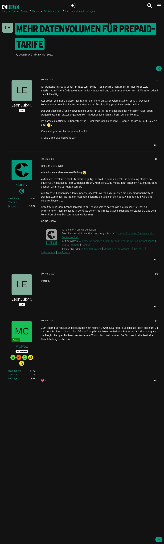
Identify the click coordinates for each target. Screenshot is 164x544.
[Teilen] (159, 68)
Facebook (123, 248)
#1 (157, 79)
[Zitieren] (155, 145)
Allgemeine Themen (90, 241)
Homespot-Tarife (144, 241)
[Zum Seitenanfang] (158, 539)
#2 (156, 159)
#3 (156, 273)
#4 (156, 320)
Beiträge (12, 206)
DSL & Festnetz (70, 244)
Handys (86, 244)
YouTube (62, 252)
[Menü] (159, 5)
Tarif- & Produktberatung (118, 241)
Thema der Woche (91, 248)
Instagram (47, 252)
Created (108, 248)
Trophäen (13, 202)
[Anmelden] (73, 5)
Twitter (138, 248)
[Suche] (149, 5)
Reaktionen (14, 198)
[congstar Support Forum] (10, 6)
